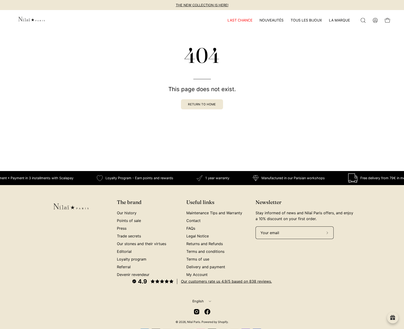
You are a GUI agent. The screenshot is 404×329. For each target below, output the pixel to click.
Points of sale (129, 220)
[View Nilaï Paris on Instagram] (196, 311)
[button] (363, 20)
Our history (127, 213)
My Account (197, 274)
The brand (129, 202)
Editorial (124, 251)
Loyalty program (131, 259)
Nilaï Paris (193, 322)
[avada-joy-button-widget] (392, 317)
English (198, 301)
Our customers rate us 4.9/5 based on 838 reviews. (226, 281)
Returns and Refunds (204, 243)
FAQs (190, 228)
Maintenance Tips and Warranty (214, 213)
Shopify (223, 322)
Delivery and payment (205, 267)
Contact (193, 220)
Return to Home (202, 104)
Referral (124, 267)
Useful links (200, 202)
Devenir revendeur (133, 274)
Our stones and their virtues (141, 243)
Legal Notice (197, 236)
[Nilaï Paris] (31, 20)
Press (121, 228)
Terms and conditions (205, 251)
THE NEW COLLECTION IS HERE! (202, 5)
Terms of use (197, 259)
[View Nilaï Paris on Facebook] (207, 311)
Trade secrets (129, 236)
